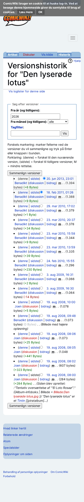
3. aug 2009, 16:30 (60, 288)
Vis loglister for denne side (27, 91)
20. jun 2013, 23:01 (60, 178)
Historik (64, 54)
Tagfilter (17, 127)
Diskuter (29, 54)
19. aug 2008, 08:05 (61, 347)
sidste (35, 178)
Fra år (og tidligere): (25, 110)
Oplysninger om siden (18, 454)
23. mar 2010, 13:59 (61, 247)
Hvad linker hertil (14, 428)
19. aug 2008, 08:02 (61, 361)
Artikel (12, 54)
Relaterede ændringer (18, 434)
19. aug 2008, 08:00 (61, 375)
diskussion (36, 183)
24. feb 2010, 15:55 (61, 261)
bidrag (51, 183)
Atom (6, 441)
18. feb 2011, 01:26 (60, 192)
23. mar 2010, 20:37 (61, 220)
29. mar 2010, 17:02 (61, 206)
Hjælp (77, 60)
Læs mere (26, 12)
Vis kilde (47, 54)
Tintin (21, 400)
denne (23, 192)
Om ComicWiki (59, 472)
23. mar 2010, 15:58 (61, 233)
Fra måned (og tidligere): (29, 121)
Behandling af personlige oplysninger (25, 472)
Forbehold (9, 476)
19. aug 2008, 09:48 (61, 316)
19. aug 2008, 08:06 (61, 334)
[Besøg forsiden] (18, 18)
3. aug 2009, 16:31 (60, 274)
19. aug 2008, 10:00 (61, 302)
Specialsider (11, 447)
